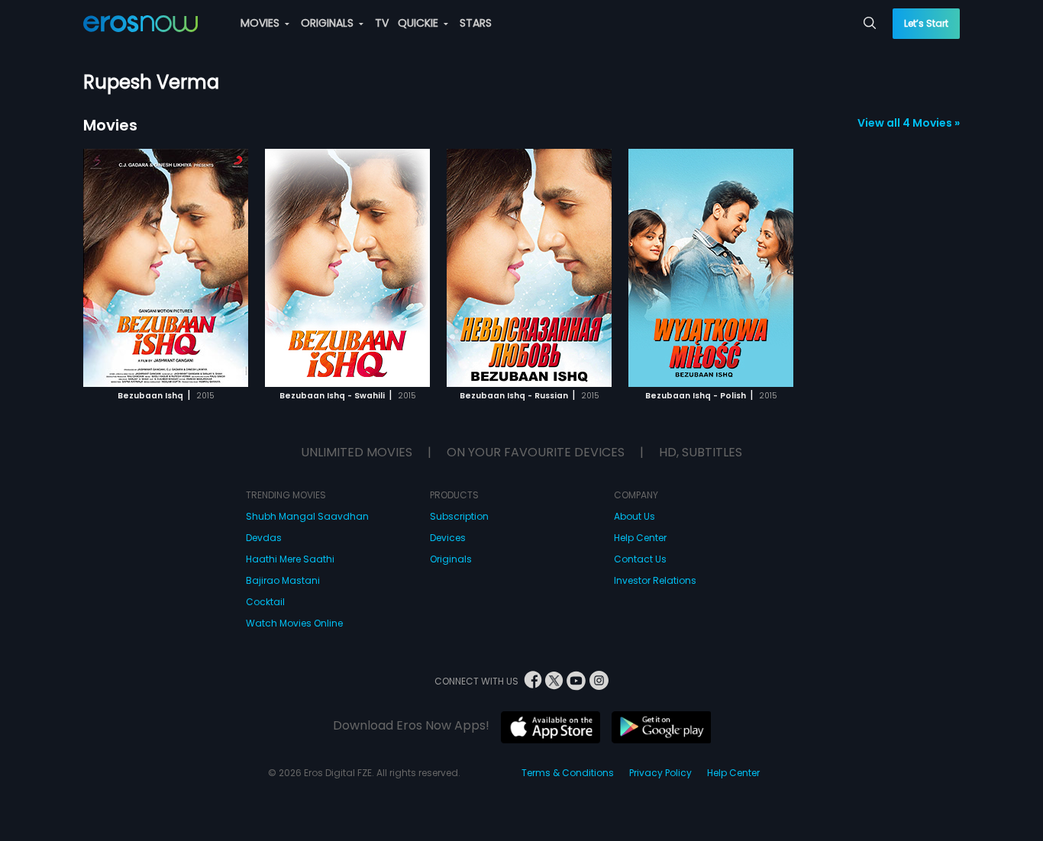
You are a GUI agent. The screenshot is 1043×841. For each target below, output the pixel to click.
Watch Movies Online (294, 623)
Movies (110, 125)
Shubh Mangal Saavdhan (307, 516)
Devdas (264, 537)
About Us (634, 516)
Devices (448, 537)
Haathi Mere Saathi (290, 559)
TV (382, 23)
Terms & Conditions (568, 772)
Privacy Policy (660, 772)
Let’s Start (926, 23)
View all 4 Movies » (908, 122)
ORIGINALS (329, 23)
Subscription (459, 516)
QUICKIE (419, 23)
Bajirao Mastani (283, 580)
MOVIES (262, 23)
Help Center (640, 537)
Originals (451, 559)
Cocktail (265, 601)
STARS (476, 23)
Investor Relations (655, 580)
